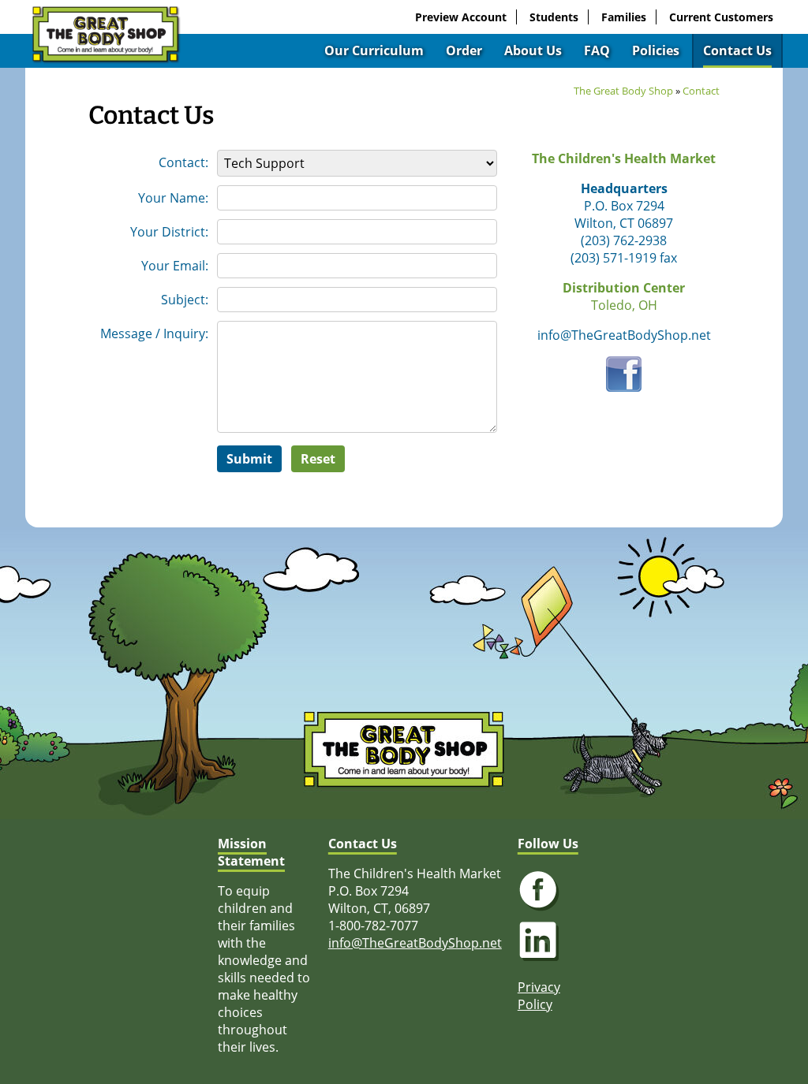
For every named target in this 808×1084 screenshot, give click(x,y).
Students (553, 16)
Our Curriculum (374, 50)
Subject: (184, 299)
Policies (655, 50)
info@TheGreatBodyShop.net (415, 943)
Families (623, 16)
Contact (701, 91)
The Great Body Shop (623, 91)
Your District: (169, 231)
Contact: (183, 162)
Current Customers (721, 16)
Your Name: (173, 198)
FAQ (597, 50)
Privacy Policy (539, 995)
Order (464, 50)
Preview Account (461, 16)
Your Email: (174, 265)
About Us (533, 50)
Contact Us (737, 50)
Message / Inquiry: (154, 333)
